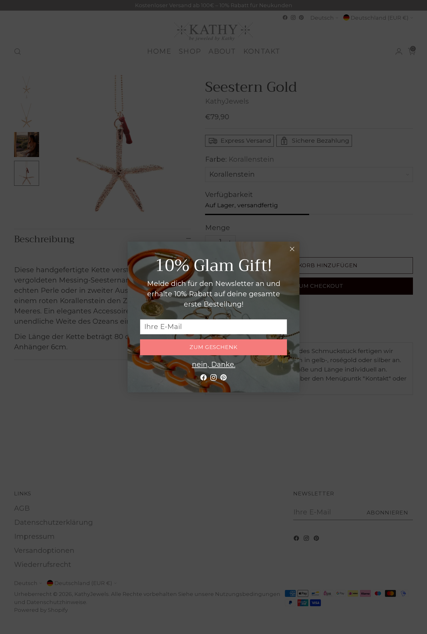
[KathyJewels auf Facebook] (203, 379)
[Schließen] (292, 249)
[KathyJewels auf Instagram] (213, 379)
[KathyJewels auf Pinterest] (223, 379)
